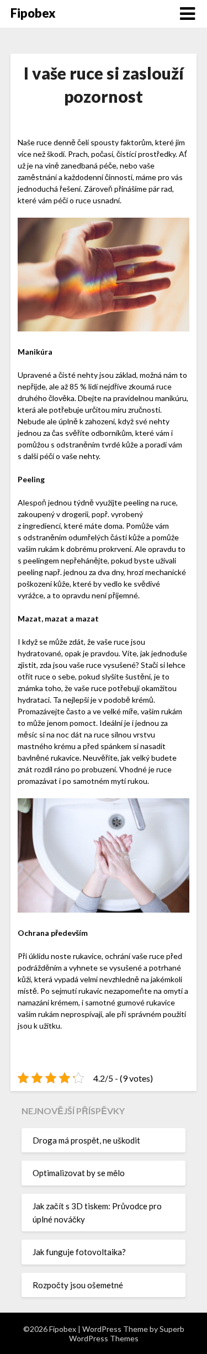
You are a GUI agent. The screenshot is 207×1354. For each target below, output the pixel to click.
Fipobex (33, 13)
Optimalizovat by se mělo (79, 1173)
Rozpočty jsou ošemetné (78, 1285)
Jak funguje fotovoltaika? (79, 1252)
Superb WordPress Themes (126, 1333)
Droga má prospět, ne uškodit (86, 1140)
